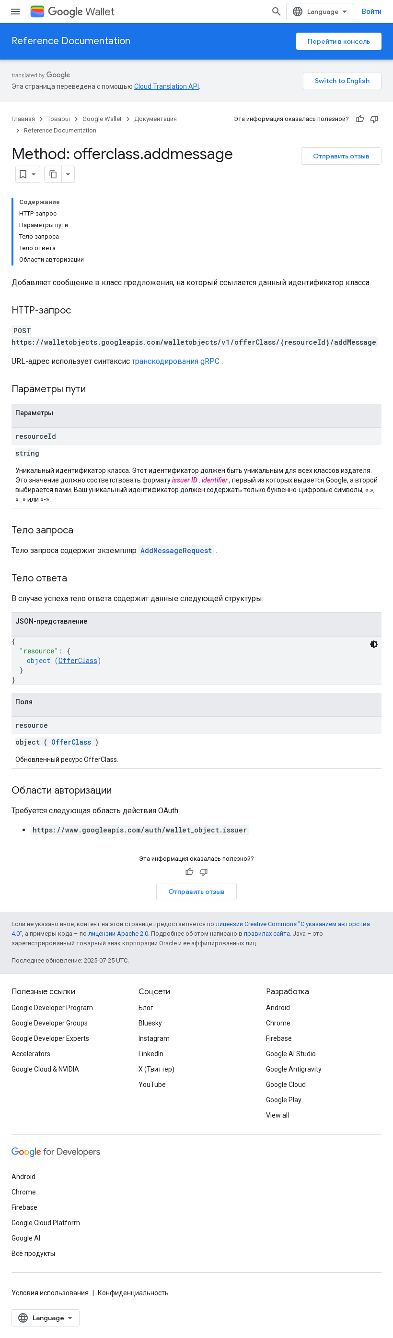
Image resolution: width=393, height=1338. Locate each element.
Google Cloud (286, 1084)
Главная (23, 118)
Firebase (279, 1038)
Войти (371, 11)
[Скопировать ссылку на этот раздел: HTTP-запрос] (80, 311)
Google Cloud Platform (46, 1223)
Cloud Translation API (166, 86)
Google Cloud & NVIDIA (45, 1069)
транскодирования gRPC (176, 361)
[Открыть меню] (15, 11)
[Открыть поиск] (276, 11)
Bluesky (150, 1023)
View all (277, 1115)
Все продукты (33, 1253)
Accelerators (31, 1054)
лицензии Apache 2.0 (118, 933)
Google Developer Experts (50, 1038)
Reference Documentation (71, 41)
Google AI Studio (291, 1054)
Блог (146, 1008)
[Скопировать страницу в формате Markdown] (53, 174)
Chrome (278, 1023)
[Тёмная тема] (373, 644)
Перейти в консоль (339, 41)
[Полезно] (360, 119)
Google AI (26, 1238)
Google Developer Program (52, 1008)
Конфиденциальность (133, 1293)
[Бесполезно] (374, 119)
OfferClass (77, 660)
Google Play (283, 1100)
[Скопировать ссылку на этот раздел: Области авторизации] (121, 791)
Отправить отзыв (341, 156)
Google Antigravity (294, 1069)
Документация (155, 118)
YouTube (152, 1084)
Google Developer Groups (50, 1023)
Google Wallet (102, 118)
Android (278, 1008)
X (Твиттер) (156, 1069)
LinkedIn (151, 1054)
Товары (58, 118)
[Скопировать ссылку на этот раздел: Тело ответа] (79, 579)
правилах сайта (267, 933)
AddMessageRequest (176, 550)
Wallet (100, 11)
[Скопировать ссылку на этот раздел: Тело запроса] (82, 531)
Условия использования (50, 1293)
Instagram (154, 1038)
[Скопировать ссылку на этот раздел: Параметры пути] (97, 390)
